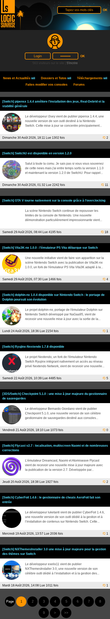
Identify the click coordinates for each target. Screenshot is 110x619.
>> (66, 613)
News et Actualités (19, 78)
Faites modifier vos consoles (47, 84)
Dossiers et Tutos (56, 78)
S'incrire (72, 63)
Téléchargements (92, 78)
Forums (79, 84)
